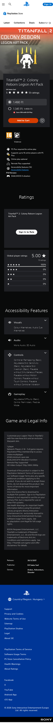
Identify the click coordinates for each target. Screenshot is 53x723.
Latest (7, 22)
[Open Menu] (3, 4)
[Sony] (46, 721)
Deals (32, 22)
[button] (20, 169)
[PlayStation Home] (26, 4)
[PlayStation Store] (13, 13)
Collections (19, 22)
